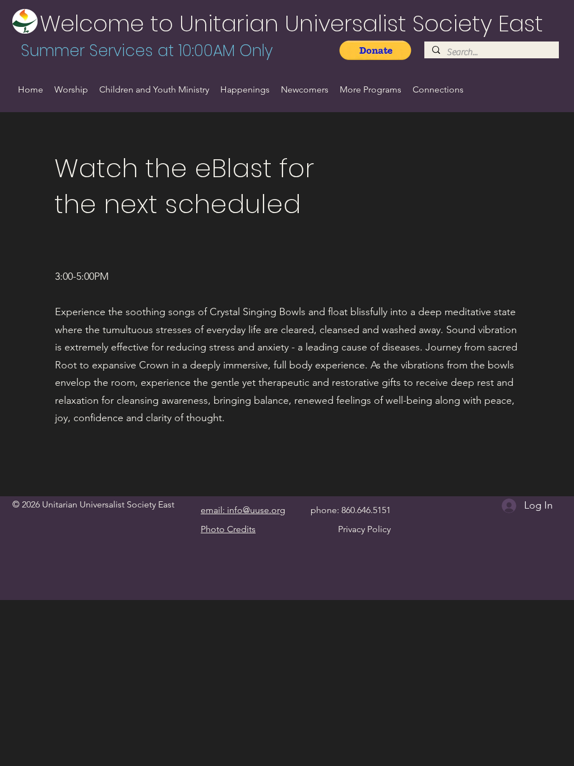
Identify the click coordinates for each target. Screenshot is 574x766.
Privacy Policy (364, 529)
